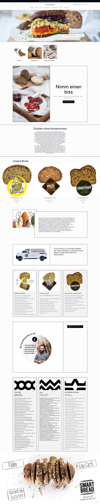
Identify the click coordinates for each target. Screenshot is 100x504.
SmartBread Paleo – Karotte (50, 197)
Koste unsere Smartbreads (70, 35)
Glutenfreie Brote (49, 60)
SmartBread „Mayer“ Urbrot (17, 197)
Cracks (19, 60)
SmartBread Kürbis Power (83, 197)
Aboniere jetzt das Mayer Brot (74, 327)
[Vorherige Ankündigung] (13, 1)
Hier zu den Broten (68, 101)
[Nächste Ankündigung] (87, 1)
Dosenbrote (34, 60)
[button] (14, 4)
